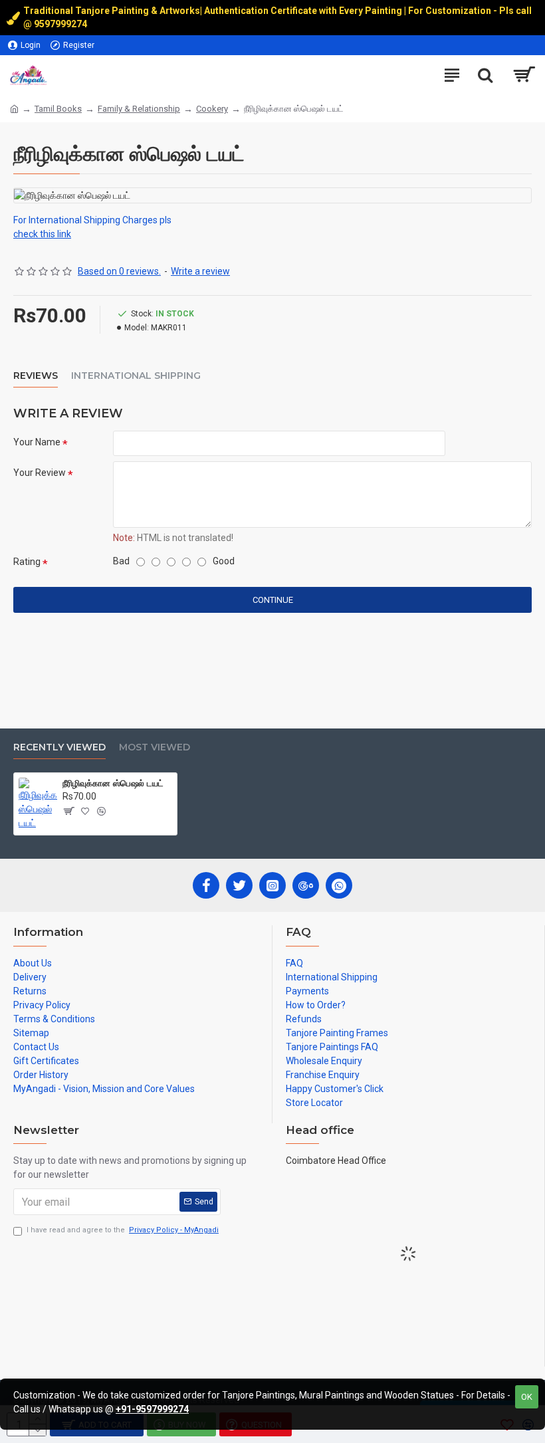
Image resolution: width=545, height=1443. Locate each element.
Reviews (35, 376)
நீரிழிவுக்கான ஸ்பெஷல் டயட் (113, 783)
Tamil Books (58, 109)
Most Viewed (154, 747)
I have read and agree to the (123, 1230)
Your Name (36, 442)
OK (526, 1397)
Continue (273, 600)
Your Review (39, 472)
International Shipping (136, 376)
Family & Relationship (139, 109)
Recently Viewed (59, 747)
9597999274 (61, 24)
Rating (27, 561)
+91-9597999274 (152, 1409)
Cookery (212, 109)
